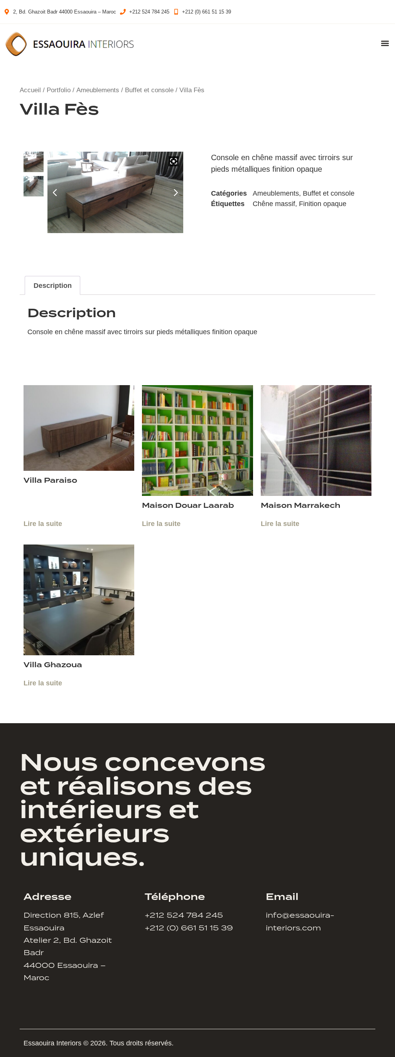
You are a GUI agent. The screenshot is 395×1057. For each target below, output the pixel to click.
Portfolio (59, 90)
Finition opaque (322, 204)
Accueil (30, 90)
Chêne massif (274, 204)
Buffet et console (149, 90)
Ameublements (97, 90)
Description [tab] (53, 285)
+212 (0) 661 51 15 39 (189, 927)
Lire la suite (43, 523)
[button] (384, 43)
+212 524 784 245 (184, 915)
